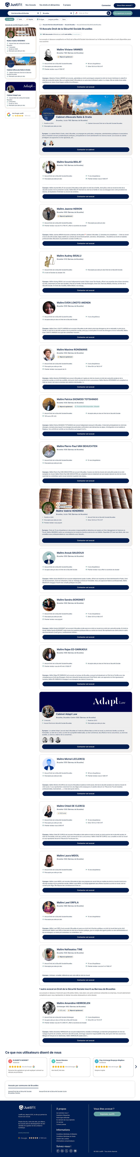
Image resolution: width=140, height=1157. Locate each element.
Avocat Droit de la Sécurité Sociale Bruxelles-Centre (20, 1092)
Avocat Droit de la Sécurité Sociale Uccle (53, 1091)
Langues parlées (53, 19)
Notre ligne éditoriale (62, 1117)
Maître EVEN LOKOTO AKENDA (74, 302)
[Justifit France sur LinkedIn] (62, 1151)
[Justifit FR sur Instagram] (71, 1151)
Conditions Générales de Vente (65, 1136)
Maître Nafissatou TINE (69, 949)
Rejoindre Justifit (107, 1114)
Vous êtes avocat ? (124, 5)
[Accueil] (41, 25)
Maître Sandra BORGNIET (71, 599)
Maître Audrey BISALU (69, 255)
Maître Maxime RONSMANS (72, 349)
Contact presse (61, 1124)
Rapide (31, 19)
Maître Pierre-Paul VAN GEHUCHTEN (77, 446)
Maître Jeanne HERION (69, 208)
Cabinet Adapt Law (66, 714)
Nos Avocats (31, 5)
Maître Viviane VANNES (70, 49)
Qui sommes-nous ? (62, 1113)
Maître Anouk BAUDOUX (70, 552)
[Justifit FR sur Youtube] (76, 1151)
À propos (67, 5)
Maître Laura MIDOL (68, 855)
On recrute (59, 1122)
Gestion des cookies (62, 1138)
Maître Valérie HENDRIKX (70, 510)
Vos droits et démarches (49, 5)
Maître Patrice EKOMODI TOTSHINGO (77, 399)
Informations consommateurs (65, 1141)
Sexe (64, 19)
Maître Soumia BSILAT (69, 162)
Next (136, 1066)
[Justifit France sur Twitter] (67, 1151)
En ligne (41, 19)
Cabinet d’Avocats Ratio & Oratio (18, 70)
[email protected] (23, 1132)
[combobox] (23, 13)
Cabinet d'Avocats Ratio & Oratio (74, 117)
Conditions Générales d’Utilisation (66, 1134)
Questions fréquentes (63, 1115)
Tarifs (20, 19)
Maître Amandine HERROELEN (73, 1003)
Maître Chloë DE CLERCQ (71, 806)
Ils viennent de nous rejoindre (65, 1120)
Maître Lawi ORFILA (68, 902)
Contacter (85, 87)
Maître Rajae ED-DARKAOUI (72, 649)
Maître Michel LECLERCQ (71, 759)
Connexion (106, 5)
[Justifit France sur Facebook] (58, 1151)
